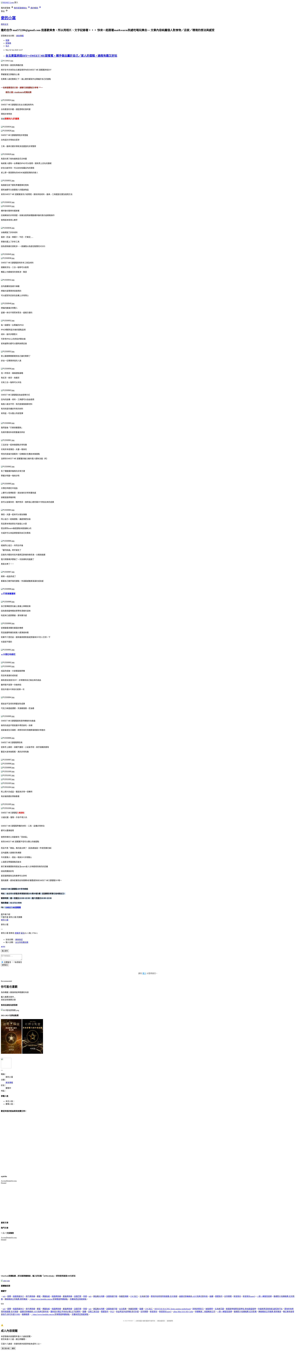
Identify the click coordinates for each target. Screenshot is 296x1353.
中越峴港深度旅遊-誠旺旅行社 (270, 1309)
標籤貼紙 (46, 1296)
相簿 (7, 40)
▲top (3, 946)
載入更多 (5, 951)
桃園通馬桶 (56, 1296)
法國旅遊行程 (111, 1296)
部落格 (8, 43)
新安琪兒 (237, 1296)
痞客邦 (17, 933)
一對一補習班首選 (264, 1296)
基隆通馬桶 (67, 1296)
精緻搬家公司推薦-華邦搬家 (16, 1299)
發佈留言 (5, 965)
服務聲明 (170, 1321)
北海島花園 (144, 1296)
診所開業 (228, 1296)
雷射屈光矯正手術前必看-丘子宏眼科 (65, 1312)
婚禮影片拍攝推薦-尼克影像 (245, 1312)
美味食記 (19, 940)
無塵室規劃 (123, 1296)
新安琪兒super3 (249, 1296)
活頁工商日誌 (93, 1312)
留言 (23, 933)
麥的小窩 (8, 18)
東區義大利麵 (98, 1296)
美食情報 (20, 36)
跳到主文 (4, 24)
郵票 (9, 1296)
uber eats (6, 1281)
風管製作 (218, 1296)
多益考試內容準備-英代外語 (127, 1312)
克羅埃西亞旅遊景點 (78, 1299)
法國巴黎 (77, 1296)
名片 (7, 46)
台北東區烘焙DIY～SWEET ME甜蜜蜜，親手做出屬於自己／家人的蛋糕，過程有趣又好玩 (61, 55)
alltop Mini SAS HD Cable (183, 1312)
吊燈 (85, 1296)
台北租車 (122, 1309)
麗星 (39, 1296)
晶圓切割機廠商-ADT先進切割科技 (193, 1296)
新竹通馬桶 (30, 1296)
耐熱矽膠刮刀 (198, 1309)
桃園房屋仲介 (18, 1296)
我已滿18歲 (5, 1348)
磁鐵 (211, 1296)
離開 (13, 1348)
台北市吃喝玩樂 (21, 942)
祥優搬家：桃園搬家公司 (205, 1312)
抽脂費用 (209, 1309)
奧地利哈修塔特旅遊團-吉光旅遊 (164, 1296)
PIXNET (130, 1321)
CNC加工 (134, 1296)
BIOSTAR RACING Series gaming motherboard (172, 1309)
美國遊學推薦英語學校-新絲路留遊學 (241, 1309)
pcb (4, 1296)
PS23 (112, 1312)
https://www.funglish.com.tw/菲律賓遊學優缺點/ (49, 1299)
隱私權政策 (161, 1321)
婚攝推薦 (25, 1314)
